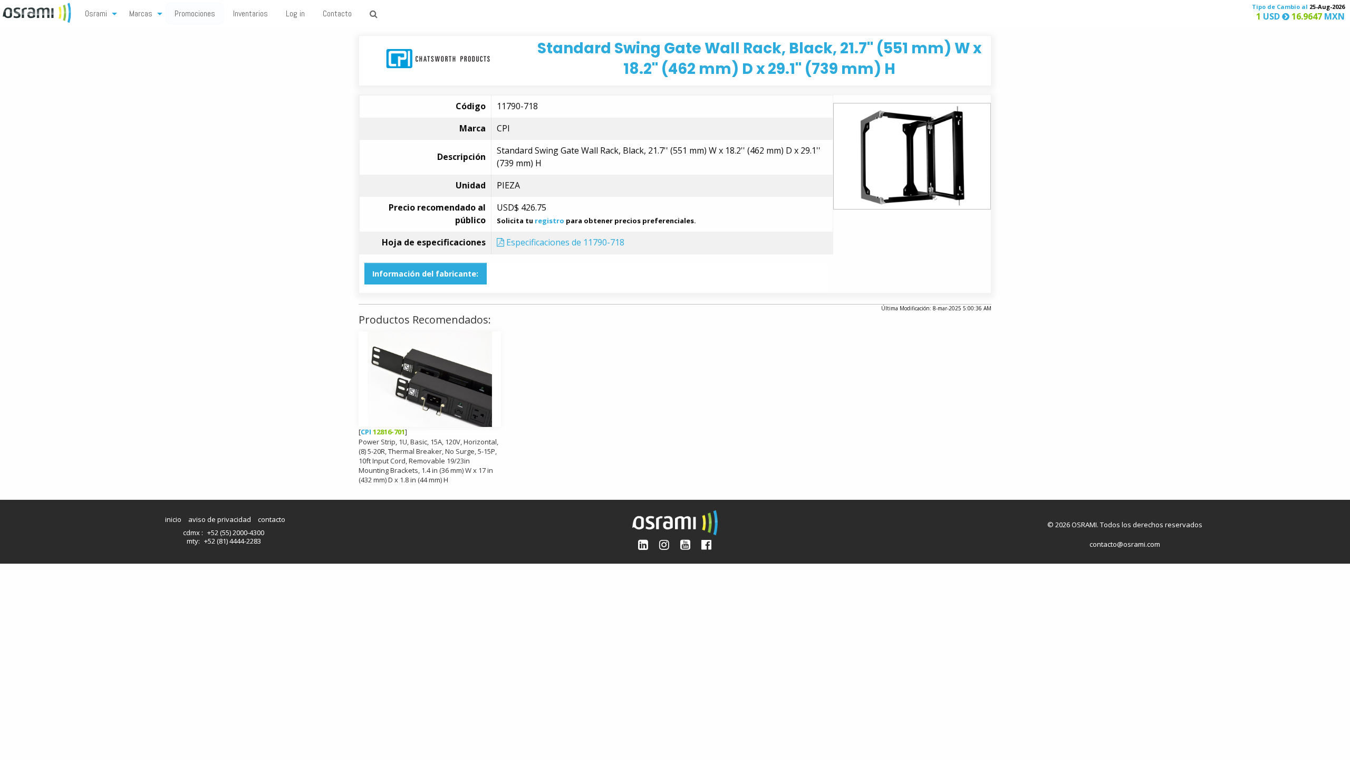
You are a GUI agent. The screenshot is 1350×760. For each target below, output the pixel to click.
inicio (173, 519)
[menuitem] (98, 13)
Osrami (96, 13)
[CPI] (438, 58)
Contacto (337, 13)
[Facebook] (706, 544)
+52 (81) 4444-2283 (232, 541)
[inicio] (38, 11)
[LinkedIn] (643, 544)
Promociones (195, 13)
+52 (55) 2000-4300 (235, 532)
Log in (295, 13)
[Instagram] (664, 544)
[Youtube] (685, 544)
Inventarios (250, 13)
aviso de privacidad (219, 519)
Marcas (140, 13)
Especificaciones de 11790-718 (564, 242)
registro (549, 220)
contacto (271, 519)
